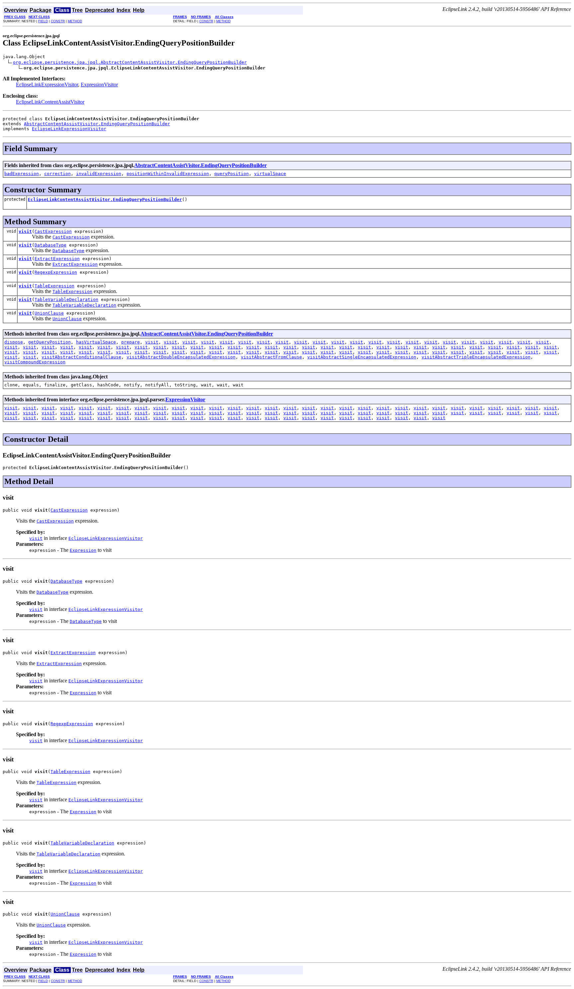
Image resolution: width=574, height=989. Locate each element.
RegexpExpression (56, 272)
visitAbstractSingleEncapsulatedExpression (361, 356)
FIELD (43, 21)
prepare (130, 342)
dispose (13, 342)
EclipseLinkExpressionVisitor (47, 84)
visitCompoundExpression (34, 361)
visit (25, 231)
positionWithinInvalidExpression (168, 173)
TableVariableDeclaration (66, 299)
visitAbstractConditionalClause (81, 356)
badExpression (21, 173)
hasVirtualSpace (96, 342)
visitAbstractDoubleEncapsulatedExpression (181, 356)
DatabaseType (50, 245)
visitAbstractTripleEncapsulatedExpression (476, 356)
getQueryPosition (49, 342)
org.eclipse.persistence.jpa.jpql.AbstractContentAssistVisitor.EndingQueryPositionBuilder (130, 62)
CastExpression (53, 231)
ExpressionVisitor (99, 84)
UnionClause (49, 313)
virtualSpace (270, 173)
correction (57, 173)
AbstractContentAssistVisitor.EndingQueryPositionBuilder (97, 123)
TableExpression (54, 285)
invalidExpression (98, 173)
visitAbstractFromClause (271, 356)
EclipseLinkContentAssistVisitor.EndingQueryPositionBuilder (105, 199)
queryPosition (231, 173)
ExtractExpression (57, 258)
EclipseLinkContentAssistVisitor (50, 102)
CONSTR (58, 21)
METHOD (75, 21)
